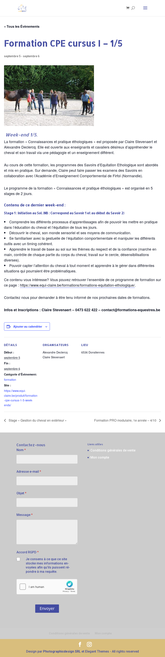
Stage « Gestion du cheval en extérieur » (37, 420)
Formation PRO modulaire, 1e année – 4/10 (125, 420)
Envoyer (47, 608)
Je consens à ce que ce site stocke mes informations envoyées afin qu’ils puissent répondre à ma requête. (48, 565)
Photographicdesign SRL (62, 651)
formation (10, 380)
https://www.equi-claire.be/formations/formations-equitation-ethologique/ (77, 285)
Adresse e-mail (28, 472)
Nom (21, 450)
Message (24, 515)
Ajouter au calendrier (27, 326)
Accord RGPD (27, 552)
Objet (21, 493)
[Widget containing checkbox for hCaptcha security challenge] (46, 586)
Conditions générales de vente (112, 450)
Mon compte (99, 457)
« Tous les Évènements (21, 26)
